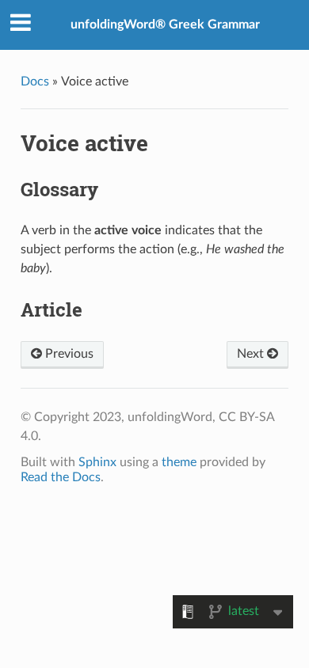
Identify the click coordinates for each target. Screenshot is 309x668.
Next (252, 353)
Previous (67, 353)
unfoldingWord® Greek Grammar (165, 24)
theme (179, 462)
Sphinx (97, 462)
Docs (35, 81)
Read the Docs (61, 477)
